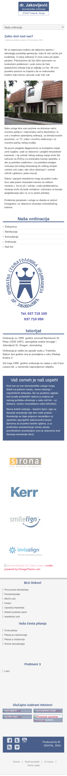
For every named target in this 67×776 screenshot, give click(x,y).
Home (16, 761)
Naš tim (9, 246)
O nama (48, 761)
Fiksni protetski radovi (45, 710)
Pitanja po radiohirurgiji (15, 635)
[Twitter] (17, 740)
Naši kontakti (32, 761)
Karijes (7, 603)
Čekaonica (11, 226)
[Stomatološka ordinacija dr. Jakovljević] (33, 8)
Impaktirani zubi (12, 616)
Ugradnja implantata (14, 607)
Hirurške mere (11, 716)
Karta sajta (34, 765)
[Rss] (9, 747)
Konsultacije (11, 236)
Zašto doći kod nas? (18, 36)
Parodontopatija (12, 594)
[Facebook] (9, 740)
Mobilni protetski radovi (15, 612)
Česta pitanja (10, 630)
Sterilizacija (11, 231)
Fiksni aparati (10, 710)
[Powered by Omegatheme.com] (33, 567)
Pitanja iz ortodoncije (14, 639)
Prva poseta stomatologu (16, 590)
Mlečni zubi (10, 598)
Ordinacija (10, 241)
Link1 (7, 671)
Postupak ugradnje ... (45, 720)
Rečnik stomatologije (14, 644)
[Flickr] (24, 740)
